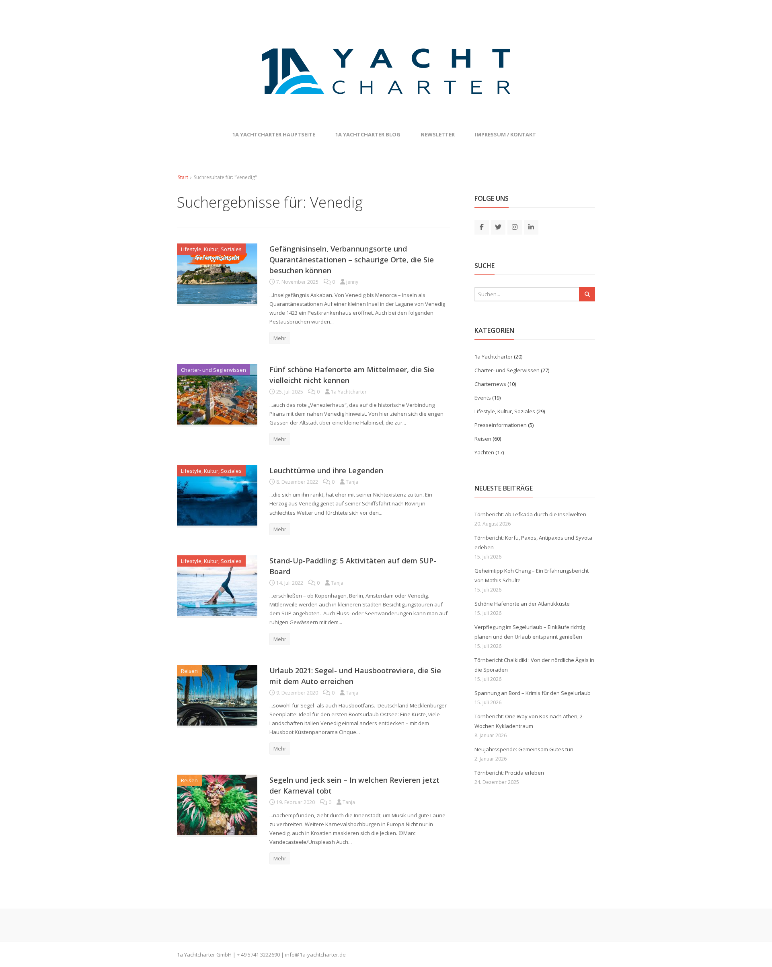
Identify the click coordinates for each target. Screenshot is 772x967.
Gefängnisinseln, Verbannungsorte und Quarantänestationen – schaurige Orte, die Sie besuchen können (351, 259)
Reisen (189, 670)
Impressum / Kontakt (505, 134)
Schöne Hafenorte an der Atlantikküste (522, 603)
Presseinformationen (500, 425)
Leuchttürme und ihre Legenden (326, 470)
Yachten (484, 452)
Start (183, 177)
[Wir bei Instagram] (514, 226)
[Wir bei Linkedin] (531, 226)
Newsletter (438, 134)
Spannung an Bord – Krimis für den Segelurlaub (532, 693)
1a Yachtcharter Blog (367, 134)
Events (482, 397)
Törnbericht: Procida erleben (509, 772)
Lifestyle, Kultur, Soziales (211, 249)
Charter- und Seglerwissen (213, 369)
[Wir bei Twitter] (498, 226)
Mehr (279, 338)
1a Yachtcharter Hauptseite (273, 134)
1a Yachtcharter (493, 356)
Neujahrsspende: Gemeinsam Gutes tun (523, 749)
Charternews (490, 384)
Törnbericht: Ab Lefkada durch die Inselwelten (530, 514)
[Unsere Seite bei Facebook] (481, 226)
